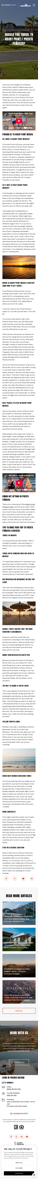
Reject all (19, 1162)
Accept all (19, 1173)
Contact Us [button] (19, 1062)
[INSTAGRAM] (16, 1137)
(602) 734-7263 (11, 1095)
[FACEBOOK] (11, 1137)
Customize (19, 1168)
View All (19, 1011)
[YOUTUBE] (27, 1137)
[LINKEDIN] (22, 1137)
